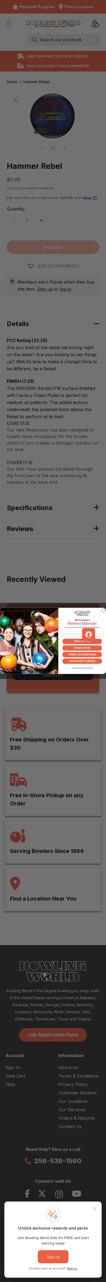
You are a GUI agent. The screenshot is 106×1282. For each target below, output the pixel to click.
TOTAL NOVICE (82, 641)
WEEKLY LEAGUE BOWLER (82, 654)
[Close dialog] (103, 611)
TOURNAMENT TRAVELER (82, 661)
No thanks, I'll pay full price (82, 668)
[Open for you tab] (88, 634)
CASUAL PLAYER (82, 648)
